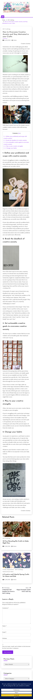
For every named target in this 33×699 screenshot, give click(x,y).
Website (4, 638)
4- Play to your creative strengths (13, 146)
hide (19, 133)
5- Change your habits (10, 148)
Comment (5, 608)
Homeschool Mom (8, 571)
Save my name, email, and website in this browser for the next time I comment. (16, 647)
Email (4, 632)
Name (4, 626)
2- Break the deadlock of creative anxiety (15, 140)
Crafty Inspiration (8, 569)
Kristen (15, 40)
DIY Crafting (6, 29)
